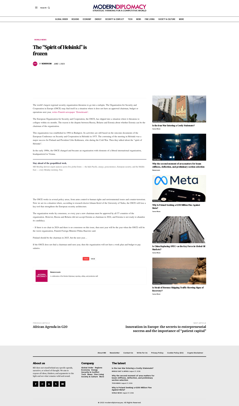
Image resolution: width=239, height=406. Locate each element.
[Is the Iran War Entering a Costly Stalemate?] (179, 109)
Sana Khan (156, 129)
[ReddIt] (58, 71)
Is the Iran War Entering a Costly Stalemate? (173, 125)
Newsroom (47, 64)
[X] (41, 71)
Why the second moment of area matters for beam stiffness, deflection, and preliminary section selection (178, 165)
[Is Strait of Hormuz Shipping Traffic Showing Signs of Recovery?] (179, 271)
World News (40, 39)
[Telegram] (63, 71)
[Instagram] (42, 384)
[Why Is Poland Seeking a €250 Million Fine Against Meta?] (179, 188)
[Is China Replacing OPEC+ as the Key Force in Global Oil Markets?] (179, 229)
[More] (69, 71)
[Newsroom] (35, 64)
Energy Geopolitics (159, 242)
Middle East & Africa (159, 121)
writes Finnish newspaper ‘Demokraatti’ (70, 111)
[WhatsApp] (46, 71)
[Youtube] (62, 384)
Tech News (156, 159)
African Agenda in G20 (50, 327)
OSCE (93, 259)
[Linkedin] (52, 71)
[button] (45, 7)
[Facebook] (35, 71)
